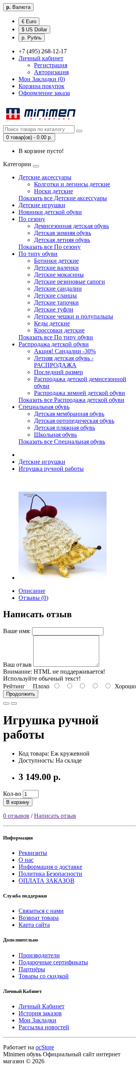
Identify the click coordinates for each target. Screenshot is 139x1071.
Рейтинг (14, 686)
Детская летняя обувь (62, 240)
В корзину (17, 802)
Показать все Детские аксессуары (63, 198)
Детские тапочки (56, 302)
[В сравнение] (14, 703)
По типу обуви (38, 253)
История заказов (40, 1013)
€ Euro (29, 21)
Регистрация (50, 65)
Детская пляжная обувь (64, 427)
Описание (32, 590)
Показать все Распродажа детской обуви (71, 400)
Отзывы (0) (33, 597)
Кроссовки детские (59, 330)
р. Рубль (32, 38)
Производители (39, 955)
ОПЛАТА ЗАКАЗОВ (47, 880)
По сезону (32, 219)
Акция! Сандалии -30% (65, 351)
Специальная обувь (44, 407)
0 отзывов (16, 815)
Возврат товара (39, 917)
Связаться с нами (41, 911)
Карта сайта (34, 924)
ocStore (45, 1047)
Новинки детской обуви (50, 212)
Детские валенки (56, 267)
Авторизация (51, 72)
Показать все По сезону (50, 246)
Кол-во (12, 793)
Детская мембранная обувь (69, 413)
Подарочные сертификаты (53, 962)
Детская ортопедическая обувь (74, 420)
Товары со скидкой (44, 976)
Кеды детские (52, 323)
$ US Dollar (34, 29)
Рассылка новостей (44, 1027)
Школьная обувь (55, 434)
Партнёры (32, 969)
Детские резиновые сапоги (69, 281)
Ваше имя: (17, 631)
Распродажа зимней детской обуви (79, 393)
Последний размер (58, 372)
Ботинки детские (56, 260)
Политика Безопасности (50, 873)
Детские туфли (53, 309)
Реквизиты (33, 853)
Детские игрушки (42, 205)
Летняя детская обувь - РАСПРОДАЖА (63, 361)
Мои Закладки (37, 1020)
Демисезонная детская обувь (71, 226)
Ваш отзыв (17, 664)
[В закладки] (6, 703)
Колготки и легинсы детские (72, 184)
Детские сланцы (55, 295)
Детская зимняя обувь (62, 233)
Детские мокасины (59, 274)
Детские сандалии (58, 288)
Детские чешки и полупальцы (73, 316)
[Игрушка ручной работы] (63, 577)
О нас (26, 859)
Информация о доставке (50, 866)
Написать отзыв (55, 815)
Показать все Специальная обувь (62, 441)
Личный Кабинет (41, 1006)
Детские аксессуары (45, 177)
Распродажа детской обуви (54, 344)
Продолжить (20, 694)
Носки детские (53, 191)
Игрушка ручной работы (51, 468)
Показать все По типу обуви (56, 337)
